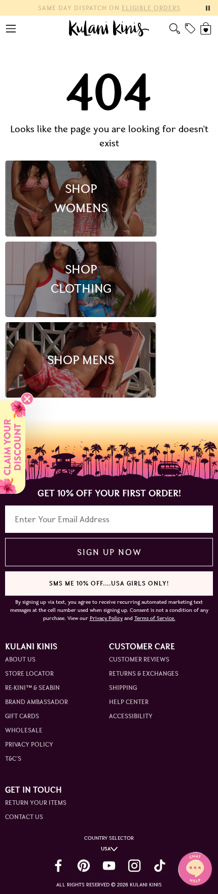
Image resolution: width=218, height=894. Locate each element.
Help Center (129, 702)
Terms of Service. (154, 618)
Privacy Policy (29, 744)
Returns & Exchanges (143, 673)
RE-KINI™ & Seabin (32, 687)
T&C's (13, 758)
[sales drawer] (190, 28)
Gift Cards (22, 716)
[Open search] (174, 28)
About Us (20, 659)
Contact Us (24, 817)
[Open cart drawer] (206, 28)
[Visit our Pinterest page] (83, 865)
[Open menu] (11, 28)
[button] (12, 447)
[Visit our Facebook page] (58, 865)
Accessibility (131, 716)
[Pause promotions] (208, 8)
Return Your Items (35, 802)
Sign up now (109, 552)
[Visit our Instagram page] (134, 865)
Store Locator (29, 673)
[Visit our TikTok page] (159, 865)
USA (106, 848)
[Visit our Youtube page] (109, 865)
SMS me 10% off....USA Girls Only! (109, 583)
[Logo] (109, 28)
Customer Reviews (139, 659)
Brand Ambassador (36, 702)
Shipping (123, 687)
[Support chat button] (195, 868)
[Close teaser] (27, 399)
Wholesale (24, 730)
